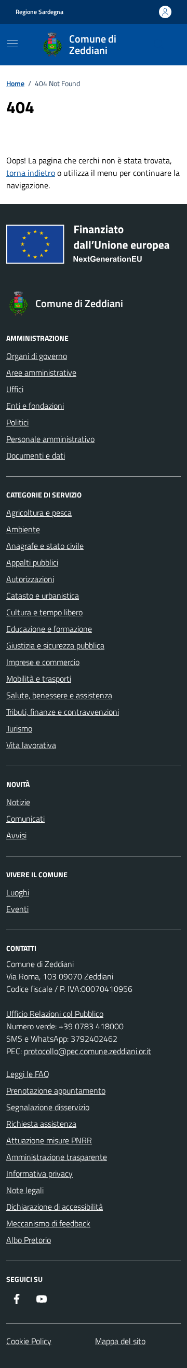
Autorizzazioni (30, 579)
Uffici (14, 389)
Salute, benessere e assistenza (59, 695)
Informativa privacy (39, 1173)
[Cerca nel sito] (158, 44)
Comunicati (25, 818)
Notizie (18, 802)
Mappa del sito (120, 1341)
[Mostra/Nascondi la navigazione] (12, 43)
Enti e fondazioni (35, 405)
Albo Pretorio (28, 1240)
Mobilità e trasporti (38, 678)
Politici (17, 422)
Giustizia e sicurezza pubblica (55, 645)
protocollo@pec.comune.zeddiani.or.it (87, 1051)
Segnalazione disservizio (47, 1107)
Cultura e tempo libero (44, 612)
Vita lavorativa (31, 745)
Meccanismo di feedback (48, 1223)
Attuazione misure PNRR (49, 1140)
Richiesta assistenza (41, 1123)
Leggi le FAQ (27, 1074)
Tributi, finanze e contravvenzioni (62, 712)
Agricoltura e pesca (39, 512)
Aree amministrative (41, 372)
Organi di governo (36, 356)
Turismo (19, 728)
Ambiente (23, 529)
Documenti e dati (35, 455)
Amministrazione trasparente (56, 1157)
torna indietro (30, 173)
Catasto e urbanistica (42, 595)
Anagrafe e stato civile (45, 546)
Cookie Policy (28, 1341)
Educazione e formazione (49, 629)
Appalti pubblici (32, 562)
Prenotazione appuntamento (55, 1090)
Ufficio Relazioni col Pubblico (54, 1013)
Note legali (25, 1190)
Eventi (17, 909)
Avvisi (16, 835)
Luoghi (17, 892)
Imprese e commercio (42, 662)
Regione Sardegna (39, 12)
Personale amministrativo (50, 439)
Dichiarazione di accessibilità (54, 1206)
